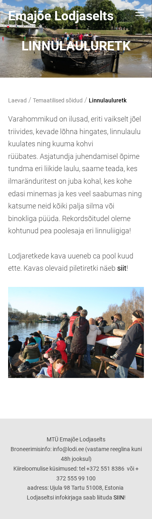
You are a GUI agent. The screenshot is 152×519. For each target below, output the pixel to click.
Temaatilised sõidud (58, 100)
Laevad (17, 100)
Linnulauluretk (107, 100)
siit (121, 268)
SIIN (118, 497)
